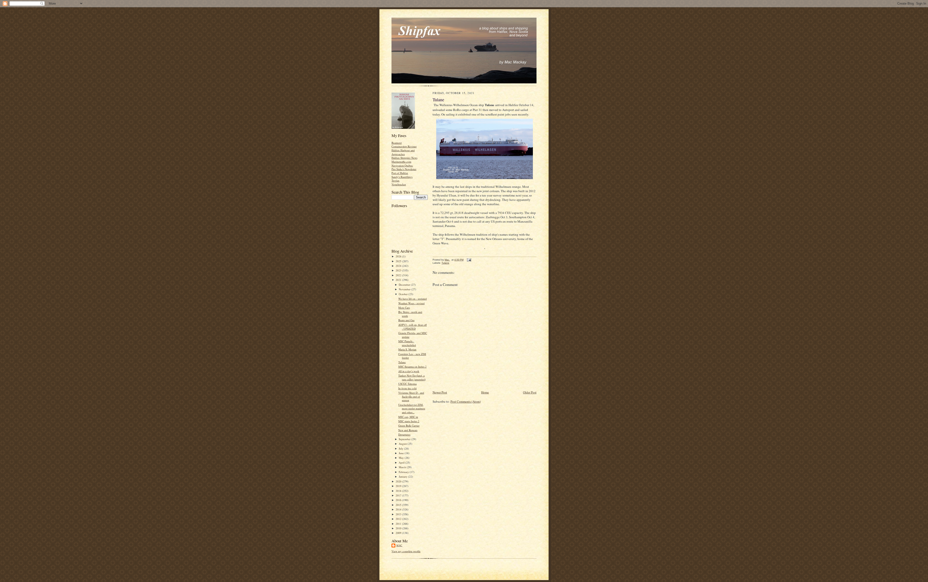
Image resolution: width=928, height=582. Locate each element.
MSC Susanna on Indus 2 (412, 366)
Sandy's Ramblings (402, 177)
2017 (399, 495)
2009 (399, 533)
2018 (399, 491)
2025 (399, 261)
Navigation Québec (402, 165)
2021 (399, 280)
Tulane (402, 362)
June (402, 453)
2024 (399, 266)
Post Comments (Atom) (465, 401)
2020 (399, 481)
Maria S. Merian (407, 349)
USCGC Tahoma (407, 384)
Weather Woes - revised (411, 303)
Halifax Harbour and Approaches (403, 152)
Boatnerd (397, 143)
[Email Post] (469, 259)
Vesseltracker (399, 184)
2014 (399, 509)
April (402, 462)
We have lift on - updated (412, 298)
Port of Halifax (400, 173)
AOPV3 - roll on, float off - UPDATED (412, 326)
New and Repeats (407, 430)
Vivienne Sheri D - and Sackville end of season (411, 396)
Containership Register (404, 146)
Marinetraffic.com (401, 161)
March (403, 467)
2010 (399, 528)
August (403, 443)
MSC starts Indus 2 (408, 421)
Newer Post (440, 392)
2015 (399, 505)
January (403, 476)
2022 (399, 275)
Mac (399, 545)
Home (485, 392)
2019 (399, 486)
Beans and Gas (406, 320)
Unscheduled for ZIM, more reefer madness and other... (411, 408)
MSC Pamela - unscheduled (407, 343)
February (404, 472)
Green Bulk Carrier (409, 425)
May (402, 457)
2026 (399, 256)
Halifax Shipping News (404, 158)
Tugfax (395, 180)
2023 (399, 270)
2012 (399, 519)
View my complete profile (406, 551)
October (403, 294)
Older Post (529, 392)
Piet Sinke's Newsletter (404, 169)
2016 (399, 500)
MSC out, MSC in (408, 417)
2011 (399, 523)
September (405, 439)
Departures (404, 434)
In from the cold (407, 388)
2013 (399, 514)
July (401, 448)
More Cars (404, 307)
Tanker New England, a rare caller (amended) (412, 377)
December (405, 284)
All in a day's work (408, 371)
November (405, 289)
